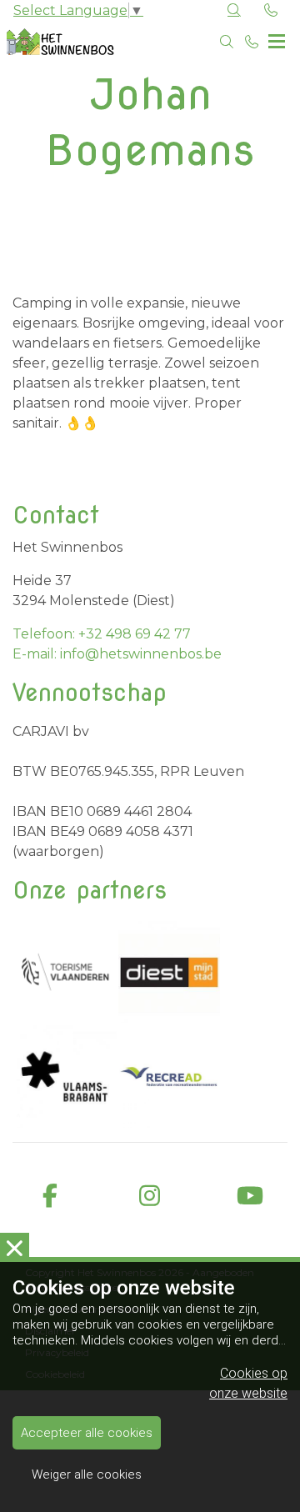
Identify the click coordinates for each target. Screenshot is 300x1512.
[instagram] (150, 1196)
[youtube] (250, 1196)
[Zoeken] (226, 41)
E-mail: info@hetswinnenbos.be (117, 654)
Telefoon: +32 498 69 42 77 (101, 634)
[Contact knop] (270, 11)
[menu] (276, 37)
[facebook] (50, 1196)
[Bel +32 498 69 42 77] (251, 41)
